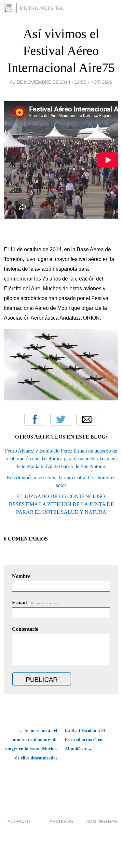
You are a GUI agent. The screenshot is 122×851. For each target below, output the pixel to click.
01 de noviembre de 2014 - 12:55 (48, 82)
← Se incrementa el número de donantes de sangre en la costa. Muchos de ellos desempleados (31, 744)
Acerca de (20, 821)
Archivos (61, 821)
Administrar (101, 821)
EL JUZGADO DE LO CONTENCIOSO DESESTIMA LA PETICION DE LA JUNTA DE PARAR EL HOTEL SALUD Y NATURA (61, 504)
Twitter (60, 419)
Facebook (34, 419)
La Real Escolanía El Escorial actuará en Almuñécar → (85, 739)
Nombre (21, 576)
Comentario (25, 629)
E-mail (36, 602)
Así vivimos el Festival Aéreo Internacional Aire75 (61, 50)
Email (86, 419)
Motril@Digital (42, 8)
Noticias (101, 82)
